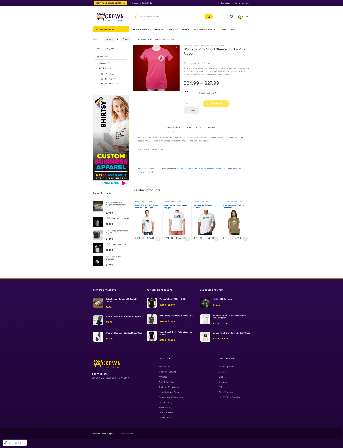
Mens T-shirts (140, 202)
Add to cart (218, 103)
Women (209, 46)
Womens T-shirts (218, 46)
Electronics (172, 29)
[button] (176, 48)
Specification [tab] (194, 127)
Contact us (225, 3)
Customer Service (167, 372)
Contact (222, 372)
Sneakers (104, 63)
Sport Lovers (108, 79)
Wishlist (222, 377)
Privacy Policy (165, 407)
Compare (208, 63)
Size (186, 92)
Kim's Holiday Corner (191, 46)
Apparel (109, 39)
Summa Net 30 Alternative (171, 397)
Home (95, 39)
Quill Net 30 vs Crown (169, 387)
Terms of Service (167, 412)
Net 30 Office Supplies (229, 397)
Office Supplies (140, 29)
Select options (158, 239)
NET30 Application (227, 366)
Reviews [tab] (212, 127)
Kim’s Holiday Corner (203, 29)
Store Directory (226, 392)
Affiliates (163, 377)
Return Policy (165, 417)
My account (244, 3)
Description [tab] (173, 127)
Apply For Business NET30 (109, 3)
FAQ (221, 387)
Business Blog (165, 402)
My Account (164, 366)
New (233, 29)
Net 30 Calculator (167, 382)
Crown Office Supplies (104, 434)
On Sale (223, 29)
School (157, 29)
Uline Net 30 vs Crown (169, 392)
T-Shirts (185, 29)
